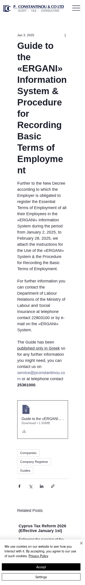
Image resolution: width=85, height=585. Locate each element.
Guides (25, 470)
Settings (41, 577)
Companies (28, 453)
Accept (41, 567)
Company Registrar (34, 461)
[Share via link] (53, 486)
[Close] (78, 545)
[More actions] (65, 35)
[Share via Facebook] (19, 486)
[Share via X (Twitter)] (30, 486)
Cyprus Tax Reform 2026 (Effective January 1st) (42, 528)
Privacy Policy (38, 556)
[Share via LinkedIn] (41, 486)
